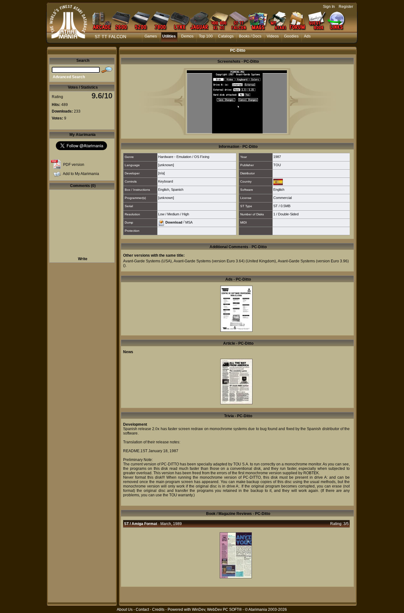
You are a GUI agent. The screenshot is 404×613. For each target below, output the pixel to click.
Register (346, 6)
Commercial (282, 198)
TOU (277, 165)
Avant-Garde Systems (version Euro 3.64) (209, 261)
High (185, 214)
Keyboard (165, 181)
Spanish (177, 189)
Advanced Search (69, 77)
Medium (173, 214)
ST (275, 206)
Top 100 (206, 36)
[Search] (107, 70)
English (163, 189)
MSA (189, 222)
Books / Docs (250, 36)
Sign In (329, 6)
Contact (142, 609)
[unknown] (166, 165)
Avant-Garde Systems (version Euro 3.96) (313, 261)
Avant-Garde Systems (141, 261)
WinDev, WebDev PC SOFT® (217, 609)
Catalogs (226, 36)
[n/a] (161, 173)
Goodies (291, 36)
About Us (125, 609)
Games (151, 36)
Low (161, 214)
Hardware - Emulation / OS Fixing (183, 157)
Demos (187, 36)
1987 (277, 157)
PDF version (73, 164)
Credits (158, 609)
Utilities (169, 36)
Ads (307, 36)
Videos (273, 36)
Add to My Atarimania (81, 174)
